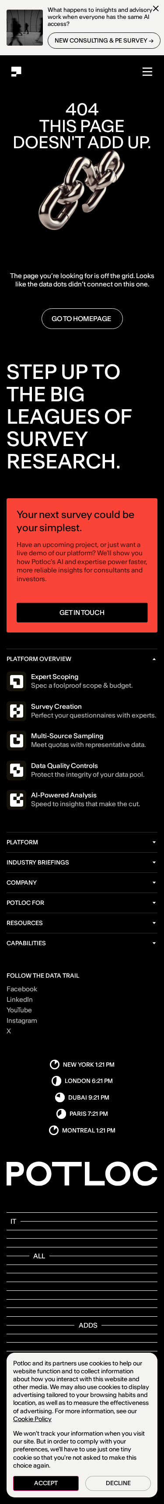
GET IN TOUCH (82, 612)
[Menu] (147, 72)
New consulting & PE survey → (104, 40)
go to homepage (82, 318)
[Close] (156, 9)
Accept (46, 1483)
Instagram (22, 1021)
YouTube (19, 1010)
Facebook (22, 989)
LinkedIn (20, 1000)
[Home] (16, 72)
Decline (118, 1483)
